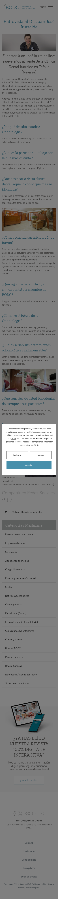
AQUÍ (13, 438)
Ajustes (40, 455)
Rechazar (17, 455)
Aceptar (29, 464)
